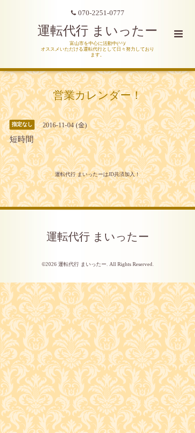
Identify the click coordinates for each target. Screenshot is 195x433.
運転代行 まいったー (97, 31)
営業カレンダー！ (97, 95)
